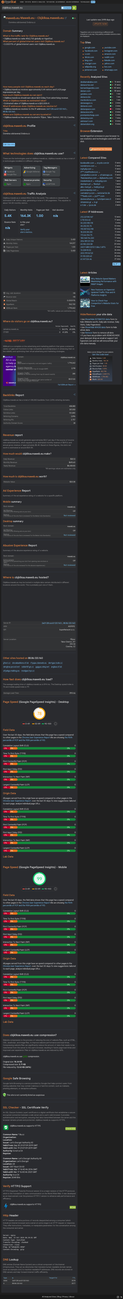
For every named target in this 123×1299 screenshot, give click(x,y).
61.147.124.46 (86, 259)
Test (73, 1207)
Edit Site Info (9, 144)
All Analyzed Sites (49, 1297)
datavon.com (86, 106)
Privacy (65, 1297)
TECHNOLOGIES (85, 2)
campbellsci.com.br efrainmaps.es (96, 175)
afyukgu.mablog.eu (11, 671)
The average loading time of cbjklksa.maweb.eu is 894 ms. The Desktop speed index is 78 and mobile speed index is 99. (38, 685)
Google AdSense (33, 172)
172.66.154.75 (86, 235)
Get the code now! (100, 354)
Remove (88, 333)
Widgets (8, 168)
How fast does (28, 679)
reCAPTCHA (50, 184)
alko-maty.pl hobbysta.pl (92, 187)
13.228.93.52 (85, 250)
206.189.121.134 (87, 241)
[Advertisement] (39, 66)
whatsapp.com (110, 70)
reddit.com (109, 57)
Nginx (9, 184)
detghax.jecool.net (11, 667)
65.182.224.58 (86, 244)
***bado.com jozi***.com (92, 196)
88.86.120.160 (9, 112)
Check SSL (70, 1129)
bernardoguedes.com (89, 88)
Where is (26, 577)
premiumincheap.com (89, 115)
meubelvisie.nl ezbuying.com (93, 181)
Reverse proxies (32, 180)
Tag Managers (50, 168)
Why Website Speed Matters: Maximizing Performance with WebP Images (103, 281)
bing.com (88, 60)
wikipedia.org (90, 67)
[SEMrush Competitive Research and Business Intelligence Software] (14, 341)
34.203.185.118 (86, 223)
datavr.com (85, 91)
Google (17, 1078)
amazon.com (110, 54)
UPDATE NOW (100, 24)
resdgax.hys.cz (27, 671)
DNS (10, 1259)
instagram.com (110, 51)
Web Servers (11, 180)
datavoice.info (86, 112)
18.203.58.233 (86, 232)
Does (30, 1035)
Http (10, 1215)
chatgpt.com (90, 63)
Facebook (11, 172)
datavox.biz (85, 97)
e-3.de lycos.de (88, 205)
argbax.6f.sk (56, 667)
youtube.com (110, 47)
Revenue (13, 435)
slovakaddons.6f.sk (20, 663)
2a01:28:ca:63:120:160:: (56, 109)
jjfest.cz (6, 663)
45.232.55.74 (86, 226)
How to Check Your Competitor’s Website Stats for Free (105, 303)
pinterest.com (91, 70)
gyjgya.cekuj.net (42, 667)
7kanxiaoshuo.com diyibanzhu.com (96, 178)
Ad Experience (17, 490)
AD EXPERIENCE (60, 2)
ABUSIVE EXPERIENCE (72, 2)
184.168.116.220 (87, 238)
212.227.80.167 (86, 217)
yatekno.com (86, 94)
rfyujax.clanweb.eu (38, 663)
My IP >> (116, 264)
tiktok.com (89, 57)
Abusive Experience (20, 545)
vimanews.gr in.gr (89, 202)
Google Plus (11, 174)
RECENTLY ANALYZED (38, 2)
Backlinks (13, 395)
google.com (90, 47)
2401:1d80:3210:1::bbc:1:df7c (93, 247)
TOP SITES (28, 2)
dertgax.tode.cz (55, 663)
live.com (107, 67)
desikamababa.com (88, 82)
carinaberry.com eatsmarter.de (95, 193)
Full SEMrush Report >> (67, 385)
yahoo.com (109, 63)
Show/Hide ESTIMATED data (97, 319)
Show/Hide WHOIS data (95, 327)
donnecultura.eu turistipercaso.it (95, 199)
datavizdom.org (87, 124)
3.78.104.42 (85, 220)
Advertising (29, 168)
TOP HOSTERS (50, 2)
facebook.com (91, 51)
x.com (87, 54)
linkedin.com (109, 60)
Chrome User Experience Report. (36, 737)
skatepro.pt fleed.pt (90, 184)
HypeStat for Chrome (102, 149)
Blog (59, 1297)
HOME (22, 2)
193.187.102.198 (86, 229)
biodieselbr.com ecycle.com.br (94, 163)
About (71, 1297)
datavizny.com (86, 118)
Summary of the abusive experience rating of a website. (25, 550)
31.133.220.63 (86, 256)
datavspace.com (87, 109)
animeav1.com (86, 121)
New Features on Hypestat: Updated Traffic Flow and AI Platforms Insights (103, 292)
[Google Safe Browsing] (4, 1095)
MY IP (93, 2)
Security (47, 180)
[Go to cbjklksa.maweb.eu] (66, 18)
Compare (67, 8)
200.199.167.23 (86, 253)
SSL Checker (26, 1107)
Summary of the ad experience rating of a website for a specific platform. (33, 496)
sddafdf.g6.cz (28, 667)
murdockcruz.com (88, 100)
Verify (17, 1186)
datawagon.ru (86, 103)
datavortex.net (87, 85)
